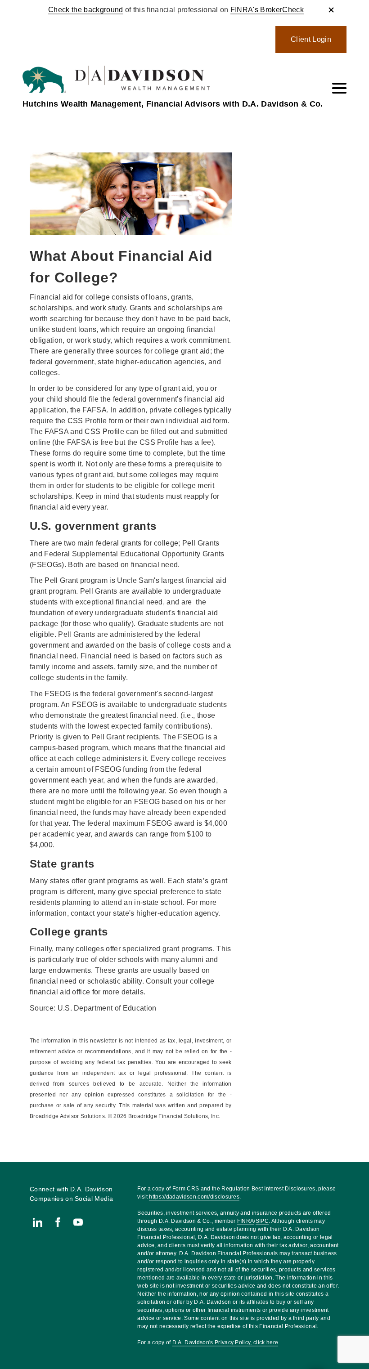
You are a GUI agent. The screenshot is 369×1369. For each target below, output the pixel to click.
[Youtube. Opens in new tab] (78, 1222)
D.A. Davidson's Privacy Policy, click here (225, 1342)
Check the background (85, 9)
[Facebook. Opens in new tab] (58, 1222)
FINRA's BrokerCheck (267, 9)
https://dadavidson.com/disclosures (194, 1197)
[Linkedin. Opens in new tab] (37, 1222)
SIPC (262, 1221)
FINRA (245, 1221)
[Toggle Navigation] (339, 88)
